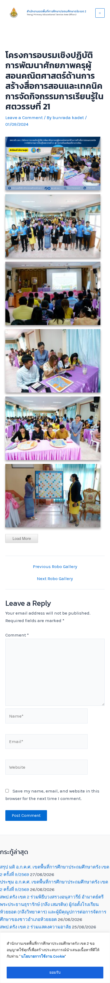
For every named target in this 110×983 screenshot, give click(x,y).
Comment (17, 635)
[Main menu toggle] (100, 13)
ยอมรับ (55, 972)
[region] (55, 957)
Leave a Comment (24, 117)
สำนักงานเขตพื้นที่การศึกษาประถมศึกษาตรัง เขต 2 (56, 11)
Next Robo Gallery (55, 578)
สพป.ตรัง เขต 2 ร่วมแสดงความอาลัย (35, 926)
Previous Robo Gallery (55, 566)
